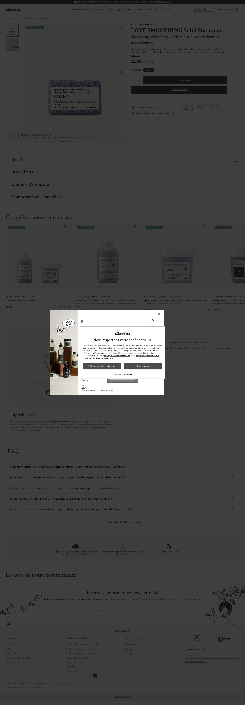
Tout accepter (143, 366)
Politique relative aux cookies (117, 355)
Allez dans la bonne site (122, 378)
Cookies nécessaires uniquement (102, 366)
